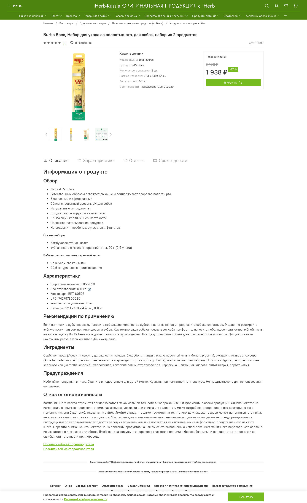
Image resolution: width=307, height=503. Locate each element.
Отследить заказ (112, 485)
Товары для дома (126, 16)
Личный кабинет (87, 485)
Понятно (246, 497)
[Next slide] (108, 86)
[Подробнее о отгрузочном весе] (89, 289)
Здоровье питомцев (93, 23)
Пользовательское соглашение (232, 485)
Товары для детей (95, 16)
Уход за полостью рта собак (187, 23)
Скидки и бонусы (139, 485)
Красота (71, 16)
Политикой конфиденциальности (85, 499)
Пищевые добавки (31, 16)
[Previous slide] (49, 86)
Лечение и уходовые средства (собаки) (137, 23)
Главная (48, 23)
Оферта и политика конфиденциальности (181, 485)
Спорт (54, 16)
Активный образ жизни (261, 16)
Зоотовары (231, 16)
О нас (68, 485)
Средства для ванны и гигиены (164, 16)
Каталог (55, 485)
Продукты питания (204, 16)
